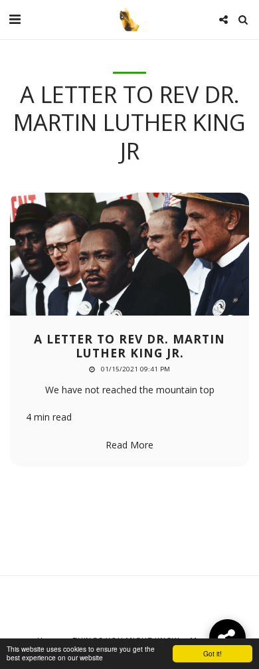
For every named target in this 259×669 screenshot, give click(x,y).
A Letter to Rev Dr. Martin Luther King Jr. (129, 346)
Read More (129, 444)
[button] (14, 19)
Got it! (212, 653)
